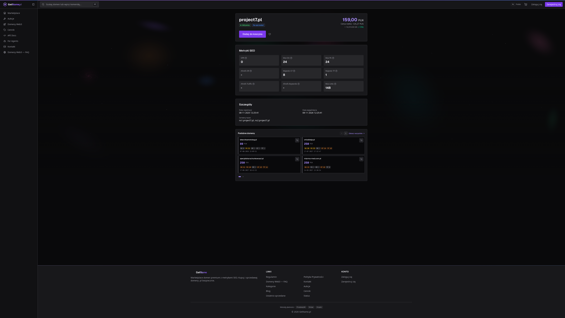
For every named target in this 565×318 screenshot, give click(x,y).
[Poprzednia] (341, 133)
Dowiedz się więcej (267, 298)
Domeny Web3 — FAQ (277, 281)
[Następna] (346, 133)
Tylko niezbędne (295, 304)
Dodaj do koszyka (252, 34)
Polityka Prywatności (314, 276)
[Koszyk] (525, 4)
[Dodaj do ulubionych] (270, 34)
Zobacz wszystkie (355, 133)
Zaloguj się (536, 4)
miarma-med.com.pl (312, 158)
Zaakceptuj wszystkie (317, 304)
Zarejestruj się (554, 4)
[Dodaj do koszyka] (297, 140)
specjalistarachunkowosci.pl (252, 158)
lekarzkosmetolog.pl (248, 140)
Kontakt (307, 281)
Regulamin (271, 276)
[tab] (239, 176)
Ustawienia (240, 304)
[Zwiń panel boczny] (33, 4)
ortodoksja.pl (309, 140)
